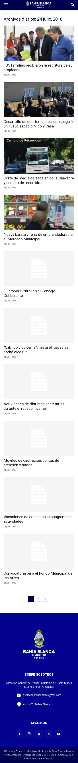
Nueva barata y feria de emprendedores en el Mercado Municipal (39, 236)
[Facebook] (19, 734)
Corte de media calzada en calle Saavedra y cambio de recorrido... (39, 180)
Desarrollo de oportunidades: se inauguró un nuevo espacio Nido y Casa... (38, 123)
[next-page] (46, 599)
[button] (73, 5)
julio (23, 13)
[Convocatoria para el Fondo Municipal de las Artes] (39, 551)
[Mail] (39, 734)
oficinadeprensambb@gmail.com (42, 695)
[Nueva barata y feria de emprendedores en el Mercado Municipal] (39, 212)
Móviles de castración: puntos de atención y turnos (31, 462)
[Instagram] (29, 733)
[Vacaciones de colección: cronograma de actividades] (39, 494)
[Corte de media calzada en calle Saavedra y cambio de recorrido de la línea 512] (39, 156)
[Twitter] (48, 734)
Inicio (6, 13)
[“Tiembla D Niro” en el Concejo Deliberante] (39, 268)
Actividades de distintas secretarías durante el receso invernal (34, 406)
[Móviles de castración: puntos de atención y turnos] (39, 438)
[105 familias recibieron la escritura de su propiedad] (39, 43)
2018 (15, 13)
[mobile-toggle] (6, 5)
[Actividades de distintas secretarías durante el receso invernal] (39, 381)
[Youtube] (58, 734)
